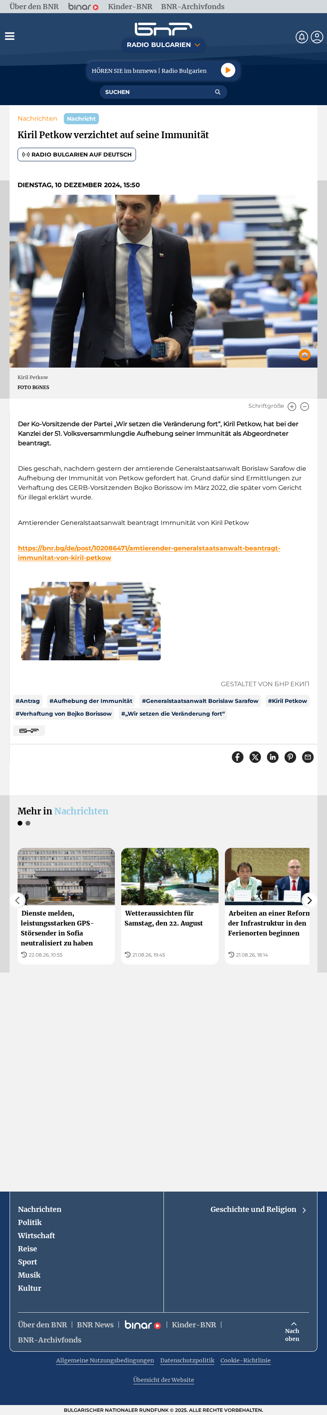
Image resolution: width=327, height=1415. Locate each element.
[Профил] (317, 37)
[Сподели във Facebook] (237, 757)
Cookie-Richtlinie (246, 1360)
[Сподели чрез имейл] (307, 757)
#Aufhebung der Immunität (90, 701)
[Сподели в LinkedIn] (272, 757)
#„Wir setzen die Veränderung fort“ (173, 713)
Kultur (29, 1288)
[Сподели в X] (255, 757)
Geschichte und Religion (253, 1209)
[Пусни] (228, 70)
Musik (29, 1275)
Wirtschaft (36, 1235)
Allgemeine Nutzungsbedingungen (105, 1360)
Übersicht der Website (163, 1380)
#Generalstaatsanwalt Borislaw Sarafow (200, 701)
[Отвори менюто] (9, 35)
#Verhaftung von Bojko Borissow (64, 713)
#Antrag (28, 701)
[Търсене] (217, 92)
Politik (29, 1222)
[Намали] (304, 406)
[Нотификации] (302, 37)
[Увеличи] (292, 406)
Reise (27, 1248)
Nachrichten (37, 118)
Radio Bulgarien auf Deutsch (82, 154)
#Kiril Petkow (287, 701)
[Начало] (163, 29)
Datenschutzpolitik (187, 1360)
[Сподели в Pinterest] (290, 757)
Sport (27, 1261)
